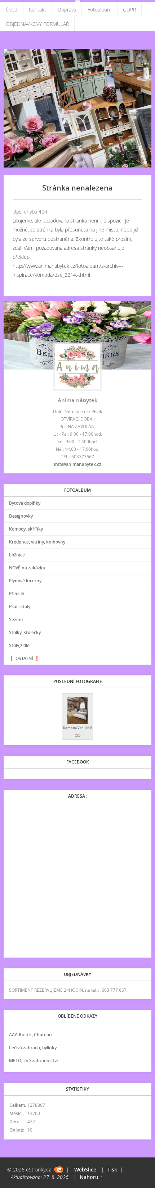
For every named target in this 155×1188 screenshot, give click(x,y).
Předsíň (17, 594)
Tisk (112, 1169)
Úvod (11, 9)
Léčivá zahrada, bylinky (33, 1048)
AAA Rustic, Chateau (30, 1035)
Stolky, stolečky (25, 632)
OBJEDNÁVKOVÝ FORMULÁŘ (37, 23)
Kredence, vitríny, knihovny (37, 542)
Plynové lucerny (25, 581)
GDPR (129, 9)
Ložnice (17, 555)
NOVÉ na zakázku (27, 568)
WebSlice (85, 1169)
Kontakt (37, 9)
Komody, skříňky (26, 529)
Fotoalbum (99, 9)
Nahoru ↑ (91, 1177)
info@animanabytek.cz (77, 464)
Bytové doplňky (24, 503)
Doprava (67, 9)
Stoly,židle (19, 645)
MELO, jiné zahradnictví (33, 1061)
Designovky (21, 516)
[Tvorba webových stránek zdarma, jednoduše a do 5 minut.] (58, 1169)
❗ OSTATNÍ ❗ (24, 658)
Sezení (16, 619)
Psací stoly (19, 607)
